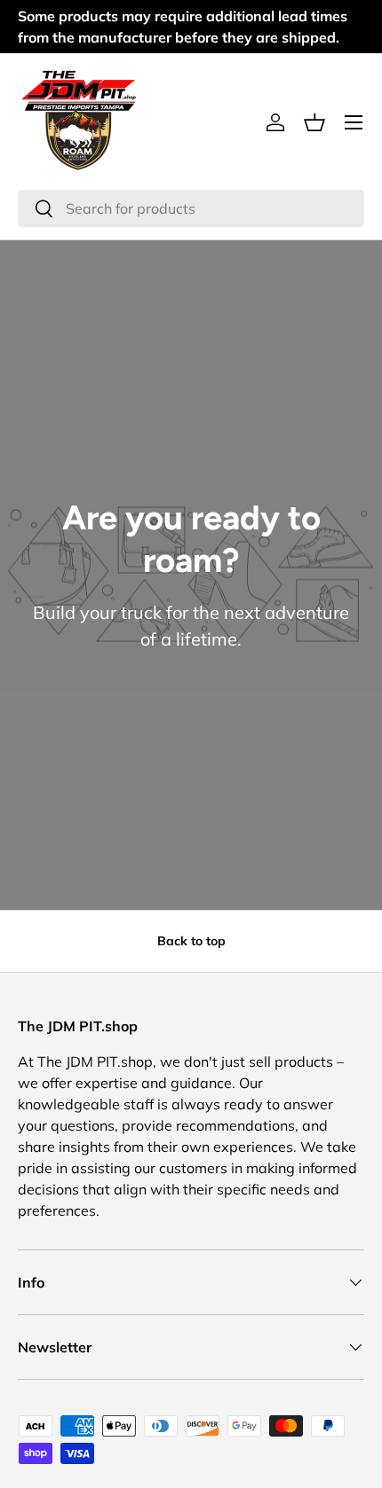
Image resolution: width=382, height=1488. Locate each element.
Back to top (191, 941)
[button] (314, 122)
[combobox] (191, 208)
